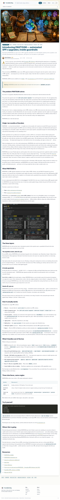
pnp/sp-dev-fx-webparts (19, 199)
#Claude (35, 44)
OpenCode (54, 153)
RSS (26, 494)
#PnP (41, 44)
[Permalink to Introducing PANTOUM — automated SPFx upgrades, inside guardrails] (30, 26)
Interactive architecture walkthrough (12, 460)
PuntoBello (18, 195)
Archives (38, 492)
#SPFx (11, 44)
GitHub (22, 78)
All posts (27, 489)
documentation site (32, 78)
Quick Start (6, 462)
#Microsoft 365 (20, 44)
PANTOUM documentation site (10, 457)
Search (38, 494)
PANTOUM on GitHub (9, 455)
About (49, 2)
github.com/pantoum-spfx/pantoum (14, 190)
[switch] (55, 3)
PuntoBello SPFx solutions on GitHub (12, 470)
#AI (38, 44)
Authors (44, 2)
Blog (40, 2)
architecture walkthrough (49, 78)
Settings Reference (8, 465)
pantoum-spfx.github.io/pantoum (14, 192)
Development (6, 44)
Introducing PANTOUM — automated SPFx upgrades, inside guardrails (22, 48)
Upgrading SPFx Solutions (29, 61)
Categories (28, 490)
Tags (26, 492)
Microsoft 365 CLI (8, 472)
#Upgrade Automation (29, 44)
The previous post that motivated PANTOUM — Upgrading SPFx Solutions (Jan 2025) (22, 467)
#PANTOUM (14, 44)
